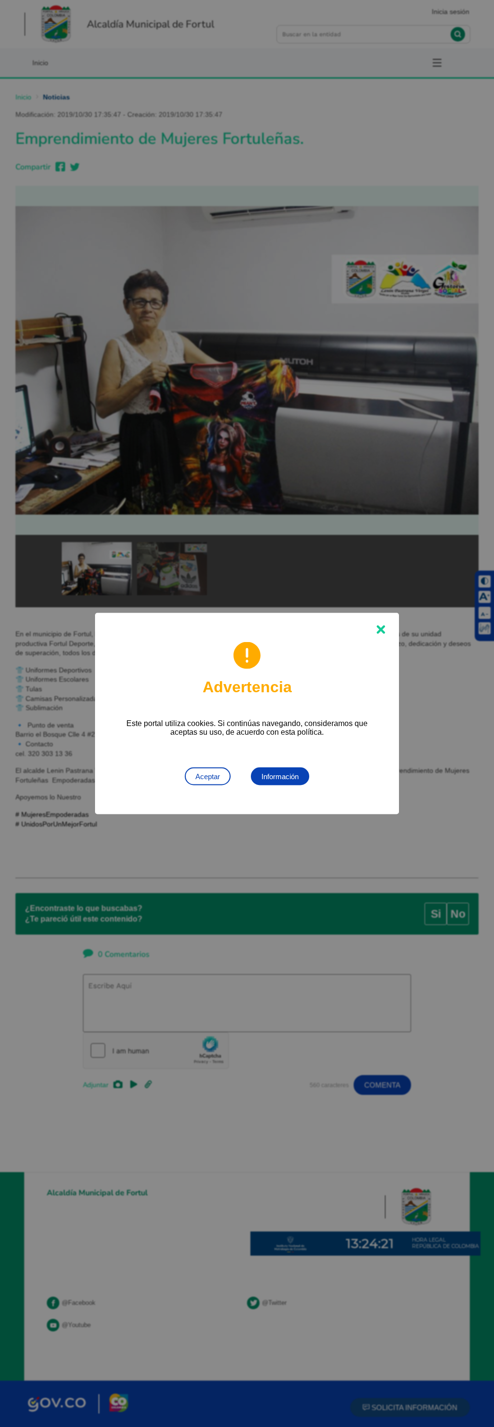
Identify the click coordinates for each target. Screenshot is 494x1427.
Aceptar (207, 776)
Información (280, 776)
